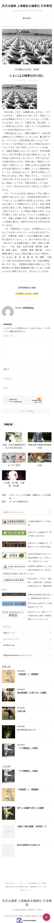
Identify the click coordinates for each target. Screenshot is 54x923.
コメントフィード (11, 639)
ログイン (7, 627)
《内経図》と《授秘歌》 (28, 674)
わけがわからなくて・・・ (29, 730)
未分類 (35, 293)
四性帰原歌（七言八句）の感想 (31, 693)
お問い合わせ (10, 883)
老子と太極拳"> (30, 808)
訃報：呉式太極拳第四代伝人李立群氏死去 (13, 446)
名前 (6, 369)
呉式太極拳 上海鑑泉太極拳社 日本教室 (27, 5)
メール (7, 379)
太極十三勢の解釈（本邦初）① (32, 826)
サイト (6, 388)
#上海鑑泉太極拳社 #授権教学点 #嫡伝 (27, 910)
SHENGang (28, 307)
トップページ (21, 883)
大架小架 (21, 711)
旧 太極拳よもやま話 (23, 293)
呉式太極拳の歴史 (22, 887)
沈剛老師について (36, 887)
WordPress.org (8, 645)
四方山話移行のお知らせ (28, 845)
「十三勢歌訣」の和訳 (27, 748)
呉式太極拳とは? (34, 883)
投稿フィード (9, 633)
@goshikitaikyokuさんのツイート (19, 655)
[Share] (46, 917)
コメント (8, 336)
